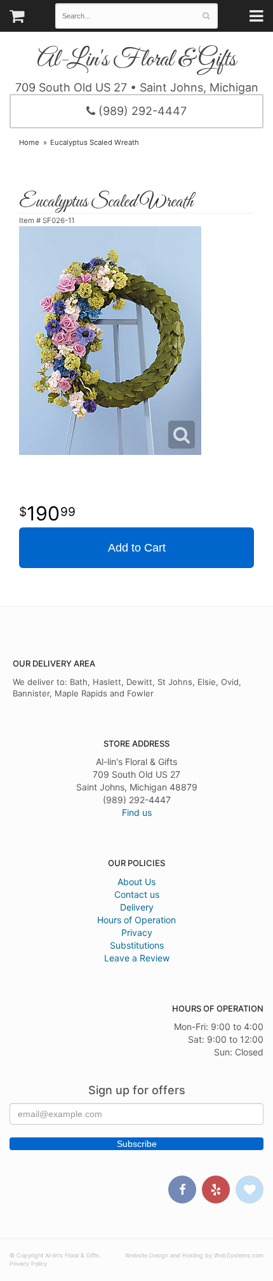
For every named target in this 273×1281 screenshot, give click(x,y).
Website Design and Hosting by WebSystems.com (194, 1255)
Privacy (136, 932)
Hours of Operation (136, 919)
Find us (137, 812)
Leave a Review (137, 957)
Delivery (137, 907)
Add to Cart (137, 547)
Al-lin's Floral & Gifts (136, 60)
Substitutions (137, 945)
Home (29, 142)
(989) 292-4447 (141, 111)
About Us (136, 881)
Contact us (136, 894)
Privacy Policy (28, 1263)
